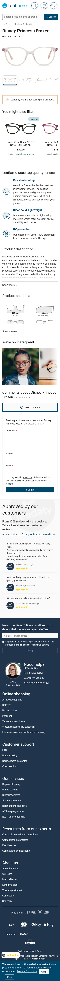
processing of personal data (33, 641)
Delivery (6, 705)
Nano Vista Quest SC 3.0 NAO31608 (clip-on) (21, 143)
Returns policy (9, 755)
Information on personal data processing (23, 732)
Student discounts (11, 800)
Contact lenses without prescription (20, 834)
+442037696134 (32, 678)
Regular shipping (11, 784)
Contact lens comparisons (16, 850)
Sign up (30, 650)
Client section (9, 766)
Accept (44, 971)
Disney (29, 23)
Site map (7, 901)
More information (27, 971)
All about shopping (12, 699)
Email (9, 465)
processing (27, 477)
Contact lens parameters (15, 840)
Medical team (9, 879)
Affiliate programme (12, 811)
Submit (30, 489)
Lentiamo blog (10, 884)
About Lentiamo (10, 868)
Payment (7, 716)
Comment (11, 430)
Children (18, 23)
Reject (9, 976)
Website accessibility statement (18, 727)
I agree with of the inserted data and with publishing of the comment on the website (29, 480)
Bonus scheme (10, 789)
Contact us (8, 895)
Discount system (11, 795)
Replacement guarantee (14, 761)
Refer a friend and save (14, 805)
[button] (10, 80)
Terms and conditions (13, 721)
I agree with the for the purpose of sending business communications (29, 643)
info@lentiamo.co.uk (34, 682)
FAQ (4, 750)
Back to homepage (26, 951)
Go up (39, 951)
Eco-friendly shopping (13, 816)
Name (9, 453)
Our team (7, 874)
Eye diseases (9, 845)
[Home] (3, 24)
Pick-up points (9, 710)
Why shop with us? (12, 890)
